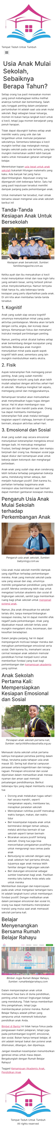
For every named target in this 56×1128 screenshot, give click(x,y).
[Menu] (6, 52)
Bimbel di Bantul (11, 1026)
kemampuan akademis (38, 664)
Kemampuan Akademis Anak (27, 1068)
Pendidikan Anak (11, 1072)
